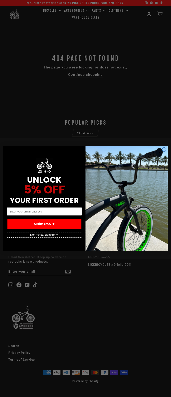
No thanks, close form (44, 235)
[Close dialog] (164, 150)
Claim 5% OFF (44, 224)
